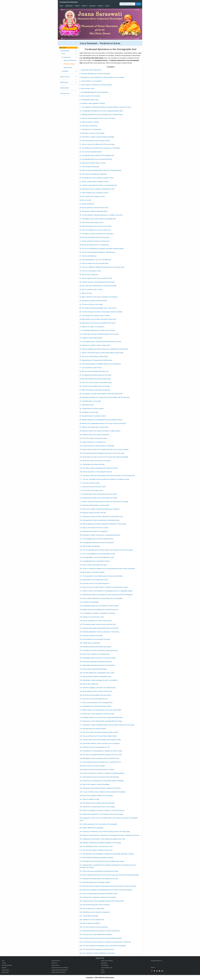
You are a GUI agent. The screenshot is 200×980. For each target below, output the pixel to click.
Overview (4, 963)
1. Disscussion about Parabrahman (90, 70)
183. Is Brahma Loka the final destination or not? (95, 747)
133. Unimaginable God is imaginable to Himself (95, 561)
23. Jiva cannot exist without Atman (91, 152)
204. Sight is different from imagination (92, 828)
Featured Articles (5, 970)
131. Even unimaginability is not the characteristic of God (97, 554)
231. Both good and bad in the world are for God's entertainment (100, 931)
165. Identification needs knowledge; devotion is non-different (99, 680)
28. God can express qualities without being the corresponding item (100, 170)
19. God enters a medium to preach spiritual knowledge (97, 137)
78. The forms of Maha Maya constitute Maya (94, 356)
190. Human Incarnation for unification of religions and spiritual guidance (102, 773)
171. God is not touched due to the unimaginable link (96, 702)
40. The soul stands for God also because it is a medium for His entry (101, 215)
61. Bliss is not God (86, 293)
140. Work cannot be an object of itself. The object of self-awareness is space (104, 587)
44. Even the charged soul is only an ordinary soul (95, 230)
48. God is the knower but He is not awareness (94, 245)
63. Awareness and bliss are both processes (93, 300)
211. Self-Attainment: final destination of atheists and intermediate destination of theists (107, 854)
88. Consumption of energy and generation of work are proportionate (101, 393)
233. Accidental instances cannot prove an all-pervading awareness (101, 938)
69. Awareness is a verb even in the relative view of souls (97, 323)
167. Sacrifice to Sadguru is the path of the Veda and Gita (97, 687)
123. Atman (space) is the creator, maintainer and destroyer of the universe (103, 524)
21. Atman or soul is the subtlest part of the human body (97, 144)
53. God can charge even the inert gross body (94, 263)
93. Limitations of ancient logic (89, 412)
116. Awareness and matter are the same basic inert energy (98, 498)
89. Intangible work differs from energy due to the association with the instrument (105, 397)
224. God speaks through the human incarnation (95, 905)
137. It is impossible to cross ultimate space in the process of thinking (101, 576)
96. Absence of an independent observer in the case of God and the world (103, 423)
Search (138, 4)
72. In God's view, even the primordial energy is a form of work (99, 334)
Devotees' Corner (55, 965)
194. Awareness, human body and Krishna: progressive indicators (100, 788)
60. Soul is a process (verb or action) (91, 289)
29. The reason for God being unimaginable (93, 174)
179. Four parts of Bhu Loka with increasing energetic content (99, 732)
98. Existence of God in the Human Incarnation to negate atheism (100, 431)
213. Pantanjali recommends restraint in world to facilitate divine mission (102, 861)
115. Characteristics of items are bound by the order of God (98, 494)
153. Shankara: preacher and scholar (91, 635)
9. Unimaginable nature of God (89, 100)
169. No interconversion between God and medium (95, 695)
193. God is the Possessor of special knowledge (95, 784)
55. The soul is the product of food (90, 271)
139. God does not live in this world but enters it (94, 583)
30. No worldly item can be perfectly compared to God (96, 178)
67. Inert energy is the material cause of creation (95, 315)
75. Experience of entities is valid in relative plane (95, 345)
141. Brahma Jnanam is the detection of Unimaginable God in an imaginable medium (106, 591)
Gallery (100, 6)
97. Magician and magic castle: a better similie (94, 427)
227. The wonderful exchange (89, 916)
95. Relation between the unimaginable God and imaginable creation (101, 420)
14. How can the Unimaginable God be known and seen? (97, 118)
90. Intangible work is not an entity (90, 401)
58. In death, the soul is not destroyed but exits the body (97, 282)
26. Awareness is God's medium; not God (92, 163)
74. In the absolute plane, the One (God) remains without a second (100, 341)
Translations (64, 71)
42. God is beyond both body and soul (91, 222)
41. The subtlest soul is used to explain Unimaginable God (98, 219)
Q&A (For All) (54, 963)
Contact (107, 6)
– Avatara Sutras (67, 67)
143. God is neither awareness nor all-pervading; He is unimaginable (101, 598)
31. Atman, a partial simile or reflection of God (94, 181)
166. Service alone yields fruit (89, 684)
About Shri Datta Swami (7, 965)
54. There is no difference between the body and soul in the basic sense (102, 267)
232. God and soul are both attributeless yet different (96, 934)
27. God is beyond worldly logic (89, 166)
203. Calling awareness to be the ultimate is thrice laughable (98, 824)
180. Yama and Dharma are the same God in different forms (98, 736)
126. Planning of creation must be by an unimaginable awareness (100, 535)
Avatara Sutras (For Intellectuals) (58, 972)
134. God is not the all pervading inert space (93, 565)
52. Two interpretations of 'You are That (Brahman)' (95, 260)
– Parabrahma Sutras (68, 64)
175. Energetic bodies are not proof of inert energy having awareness (101, 717)
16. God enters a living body (88, 126)
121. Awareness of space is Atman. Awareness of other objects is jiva (101, 516)
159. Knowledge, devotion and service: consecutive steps (97, 658)
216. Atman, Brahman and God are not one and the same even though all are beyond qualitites (109, 875)
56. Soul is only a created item (89, 274)
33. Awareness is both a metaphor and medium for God (97, 189)
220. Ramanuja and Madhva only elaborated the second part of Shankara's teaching (106, 890)
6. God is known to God (87, 88)
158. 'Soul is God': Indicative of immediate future (95, 654)
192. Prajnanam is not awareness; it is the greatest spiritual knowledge (102, 781)
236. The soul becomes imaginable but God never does (97, 949)
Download (92, 6)
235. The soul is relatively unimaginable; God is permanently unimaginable (103, 946)
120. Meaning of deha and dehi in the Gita (93, 513)
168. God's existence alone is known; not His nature (96, 691)
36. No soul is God (85, 200)
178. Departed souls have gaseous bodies (93, 728)
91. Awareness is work (87, 405)
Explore (84, 6)
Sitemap (103, 972)
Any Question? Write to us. (156, 960)
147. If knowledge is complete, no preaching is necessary (97, 613)
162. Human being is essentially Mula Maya (93, 669)
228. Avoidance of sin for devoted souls (92, 919)
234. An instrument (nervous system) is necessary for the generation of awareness (105, 942)
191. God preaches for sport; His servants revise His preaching (99, 777)
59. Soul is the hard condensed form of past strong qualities (98, 286)
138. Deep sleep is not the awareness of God (94, 580)
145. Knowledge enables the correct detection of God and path (99, 606)
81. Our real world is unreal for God (91, 367)
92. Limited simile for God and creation (92, 408)
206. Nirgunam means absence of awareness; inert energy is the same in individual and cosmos (109, 835)
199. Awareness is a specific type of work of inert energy (97, 807)
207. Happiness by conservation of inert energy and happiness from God (102, 839)
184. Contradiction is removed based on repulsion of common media (101, 751)
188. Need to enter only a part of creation (92, 766)
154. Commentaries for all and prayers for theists (95, 639)
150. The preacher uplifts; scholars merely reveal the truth (98, 624)
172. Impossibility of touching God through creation (95, 706)
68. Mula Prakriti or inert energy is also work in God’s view (98, 319)
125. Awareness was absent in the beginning (94, 531)
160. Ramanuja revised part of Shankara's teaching (96, 661)
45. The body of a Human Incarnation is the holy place (96, 233)
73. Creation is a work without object (91, 338)
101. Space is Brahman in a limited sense (92, 442)
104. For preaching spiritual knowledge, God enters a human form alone (102, 453)
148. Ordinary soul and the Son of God (92, 617)
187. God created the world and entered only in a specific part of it (100, 762)
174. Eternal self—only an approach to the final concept (97, 714)
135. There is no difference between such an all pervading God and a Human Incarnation (107, 568)
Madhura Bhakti (64, 88)
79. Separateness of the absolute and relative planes (96, 360)
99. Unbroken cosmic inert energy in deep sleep (94, 434)
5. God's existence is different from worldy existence (96, 85)
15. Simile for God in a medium (89, 122)
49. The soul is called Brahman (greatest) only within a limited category (102, 248)
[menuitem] (68, 2)
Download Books (104, 965)
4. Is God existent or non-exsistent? (91, 81)
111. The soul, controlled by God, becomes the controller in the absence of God (104, 479)
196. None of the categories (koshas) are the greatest (96, 795)
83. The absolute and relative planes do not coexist (95, 375)
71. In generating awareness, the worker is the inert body (97, 330)
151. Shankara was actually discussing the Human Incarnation (99, 628)
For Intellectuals (65, 57)
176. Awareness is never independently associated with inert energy (101, 721)
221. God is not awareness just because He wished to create (98, 893)
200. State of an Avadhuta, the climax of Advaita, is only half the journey (102, 810)
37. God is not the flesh (87, 204)
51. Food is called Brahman (88, 256)
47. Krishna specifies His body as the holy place (94, 241)
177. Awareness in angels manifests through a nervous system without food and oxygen (107, 725)
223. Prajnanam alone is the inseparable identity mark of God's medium (102, 901)
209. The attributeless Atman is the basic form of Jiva (96, 846)
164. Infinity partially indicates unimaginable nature (95, 676)
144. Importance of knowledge (89, 602)
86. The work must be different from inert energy (95, 386)
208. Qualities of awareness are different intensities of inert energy (100, 843)
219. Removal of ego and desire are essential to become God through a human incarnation (108, 886)
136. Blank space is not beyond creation (92, 572)
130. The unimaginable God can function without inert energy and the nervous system (106, 550)
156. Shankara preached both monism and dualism (95, 647)
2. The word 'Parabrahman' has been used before (95, 73)
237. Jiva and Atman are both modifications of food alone (97, 953)
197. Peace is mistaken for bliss (89, 799)
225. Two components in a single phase (92, 908)
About (77, 6)
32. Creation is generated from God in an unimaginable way (98, 185)
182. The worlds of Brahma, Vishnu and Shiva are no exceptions (100, 743)
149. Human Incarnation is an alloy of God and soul (96, 620)
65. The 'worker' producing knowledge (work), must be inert (98, 308)
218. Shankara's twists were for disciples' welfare (95, 882)
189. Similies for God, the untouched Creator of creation (97, 769)
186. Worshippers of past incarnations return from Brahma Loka (99, 758)
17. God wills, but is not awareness (90, 129)
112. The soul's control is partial (89, 483)
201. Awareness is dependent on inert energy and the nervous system (101, 814)
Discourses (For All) (56, 960)
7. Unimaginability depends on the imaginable (94, 92)
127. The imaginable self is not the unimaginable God (96, 539)
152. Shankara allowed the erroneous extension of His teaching (99, 632)
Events (102, 970)
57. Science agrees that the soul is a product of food (96, 278)
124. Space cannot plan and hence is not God (94, 527)
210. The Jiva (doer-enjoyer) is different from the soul (96, 850)
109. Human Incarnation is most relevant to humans (96, 472)
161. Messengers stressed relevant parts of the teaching (97, 665)
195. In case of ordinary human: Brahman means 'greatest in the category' (103, 792)
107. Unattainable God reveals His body (92, 464)
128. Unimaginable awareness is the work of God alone (97, 542)
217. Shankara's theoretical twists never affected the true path (99, 879)
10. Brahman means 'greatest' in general (92, 103)
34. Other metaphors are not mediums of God (94, 193)
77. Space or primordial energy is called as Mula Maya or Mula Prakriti (101, 353)
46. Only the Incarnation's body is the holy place (94, 237)
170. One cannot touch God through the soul (93, 699)
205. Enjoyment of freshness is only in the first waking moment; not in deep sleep (105, 831)
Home (61, 6)
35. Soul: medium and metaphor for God (92, 196)
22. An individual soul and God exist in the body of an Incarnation (100, 148)
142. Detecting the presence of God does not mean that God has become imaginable (106, 594)
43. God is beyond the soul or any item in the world (95, 226)
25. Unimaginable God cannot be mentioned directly (96, 159)
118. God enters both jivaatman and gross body (94, 505)
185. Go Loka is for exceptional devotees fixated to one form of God (101, 754)
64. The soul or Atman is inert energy (91, 304)
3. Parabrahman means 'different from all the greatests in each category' (102, 77)
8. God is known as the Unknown (90, 96)
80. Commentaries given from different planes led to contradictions (100, 364)
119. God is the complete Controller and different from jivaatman (99, 509)
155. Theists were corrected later (90, 643)
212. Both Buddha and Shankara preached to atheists (96, 857)
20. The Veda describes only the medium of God (95, 140)
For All (63, 54)
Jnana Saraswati (65, 51)
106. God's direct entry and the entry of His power (95, 460)
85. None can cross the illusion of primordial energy (96, 382)
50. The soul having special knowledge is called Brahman (97, 252)
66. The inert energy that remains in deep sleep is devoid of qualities (101, 312)
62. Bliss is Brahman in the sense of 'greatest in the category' (99, 297)
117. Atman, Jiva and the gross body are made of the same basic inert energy (104, 501)
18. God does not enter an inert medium (92, 133)
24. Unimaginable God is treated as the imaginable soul (97, 155)
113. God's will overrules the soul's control (93, 487)
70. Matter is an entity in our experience (92, 327)
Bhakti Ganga (64, 82)
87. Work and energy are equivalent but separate (95, 390)
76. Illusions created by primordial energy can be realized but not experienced (104, 349)
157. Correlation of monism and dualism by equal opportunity (99, 650)
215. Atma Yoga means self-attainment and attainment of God (99, 871)
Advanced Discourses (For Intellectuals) (60, 967)
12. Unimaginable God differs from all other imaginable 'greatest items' (101, 111)
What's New (69, 6)
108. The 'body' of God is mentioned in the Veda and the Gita (99, 468)
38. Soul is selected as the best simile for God (94, 207)
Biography (4, 967)
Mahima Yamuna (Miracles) (107, 960)
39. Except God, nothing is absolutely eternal (94, 211)
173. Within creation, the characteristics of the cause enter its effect (100, 710)
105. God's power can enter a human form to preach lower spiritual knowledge (104, 457)
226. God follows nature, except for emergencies (95, 912)
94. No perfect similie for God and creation (93, 416)
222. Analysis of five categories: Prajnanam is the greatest (98, 897)
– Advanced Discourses (69, 60)
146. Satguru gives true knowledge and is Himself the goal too (99, 609)
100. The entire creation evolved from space (93, 438)
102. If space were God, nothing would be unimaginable (97, 446)
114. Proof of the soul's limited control (91, 490)
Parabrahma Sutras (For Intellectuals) (59, 970)
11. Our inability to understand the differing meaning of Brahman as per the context (105, 107)
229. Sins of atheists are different (90, 923)
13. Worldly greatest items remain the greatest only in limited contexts (101, 114)
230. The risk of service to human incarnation (94, 927)
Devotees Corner (65, 93)
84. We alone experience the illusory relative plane (95, 379)
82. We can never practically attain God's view (94, 371)
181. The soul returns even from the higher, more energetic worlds (100, 740)
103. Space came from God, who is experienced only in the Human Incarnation (104, 449)
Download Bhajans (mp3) (106, 967)
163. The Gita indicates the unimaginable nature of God (97, 673)
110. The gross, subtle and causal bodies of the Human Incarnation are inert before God (107, 475)
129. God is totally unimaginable (90, 546)
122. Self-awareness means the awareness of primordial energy (99, 520)
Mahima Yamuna (65, 77)
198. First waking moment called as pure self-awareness (97, 803)
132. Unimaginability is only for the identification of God (97, 557)
